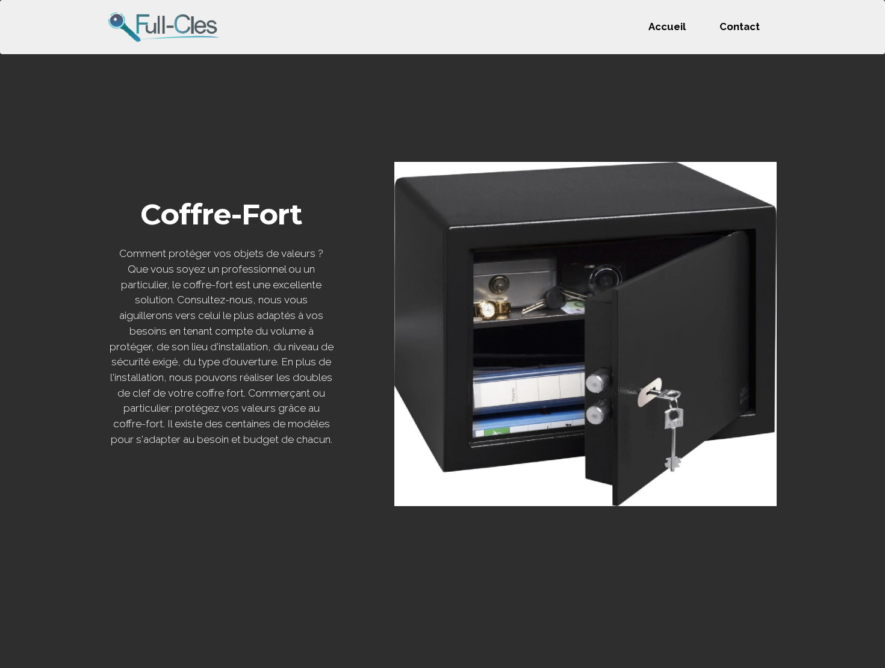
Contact (739, 26)
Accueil (667, 26)
